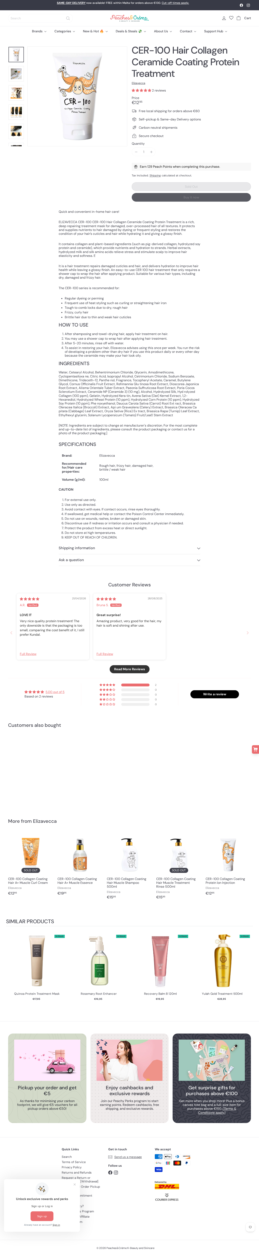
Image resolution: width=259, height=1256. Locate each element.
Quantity (138, 143)
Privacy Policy (72, 1167)
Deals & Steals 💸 (129, 31)
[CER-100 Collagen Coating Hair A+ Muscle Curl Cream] (30, 866)
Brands (37, 31)
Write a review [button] (214, 694)
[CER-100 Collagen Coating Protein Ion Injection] (228, 866)
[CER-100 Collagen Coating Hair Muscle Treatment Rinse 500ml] (179, 868)
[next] (249, 968)
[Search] (68, 18)
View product (37, 965)
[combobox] (40, 18)
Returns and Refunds (77, 1173)
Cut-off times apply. (175, 3)
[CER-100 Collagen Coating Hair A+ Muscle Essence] (80, 866)
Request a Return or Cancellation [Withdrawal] (80, 1179)
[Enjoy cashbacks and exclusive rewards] (130, 1060)
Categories (63, 31)
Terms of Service (74, 1162)
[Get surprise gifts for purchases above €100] (212, 1060)
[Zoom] (77, 96)
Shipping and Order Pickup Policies (81, 1188)
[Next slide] (247, 632)
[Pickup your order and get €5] (47, 1060)
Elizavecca (45, 821)
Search (67, 1157)
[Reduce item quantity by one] (136, 152)
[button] (142, 90)
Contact (186, 31)
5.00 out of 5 (55, 692)
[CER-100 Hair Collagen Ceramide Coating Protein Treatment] (26, 770)
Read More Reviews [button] (129, 669)
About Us (161, 31)
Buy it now (191, 197)
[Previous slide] (11, 632)
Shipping (155, 175)
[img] (29, 599)
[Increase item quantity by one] (151, 152)
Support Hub (214, 31)
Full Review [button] (28, 654)
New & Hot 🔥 (94, 31)
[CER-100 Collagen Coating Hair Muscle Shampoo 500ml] (129, 868)
